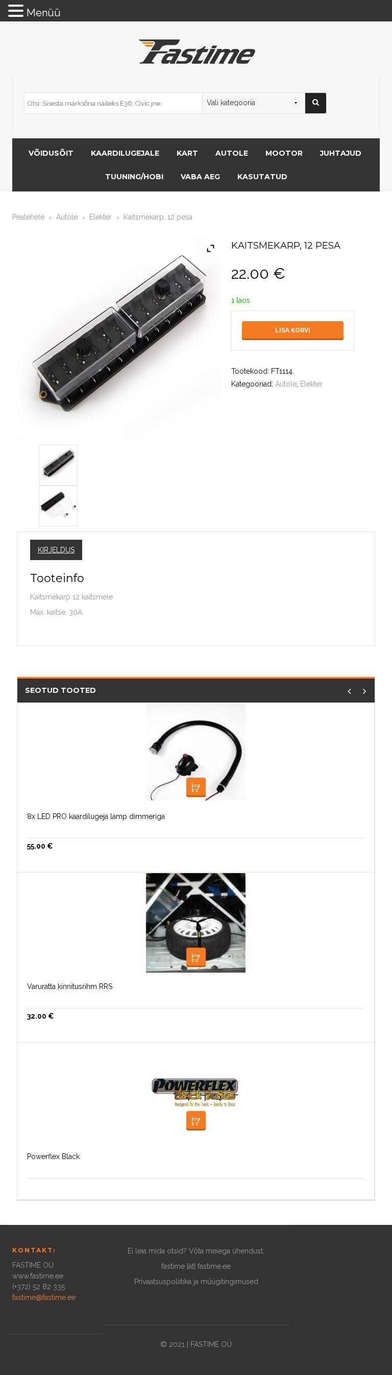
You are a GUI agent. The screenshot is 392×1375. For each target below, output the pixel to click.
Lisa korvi (292, 330)
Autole (67, 217)
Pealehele (28, 217)
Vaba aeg (200, 176)
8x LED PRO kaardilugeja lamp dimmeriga (96, 816)
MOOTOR (284, 153)
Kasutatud (262, 176)
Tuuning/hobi (134, 176)
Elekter (100, 217)
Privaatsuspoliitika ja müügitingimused (196, 1281)
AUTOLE (231, 153)
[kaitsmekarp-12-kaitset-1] (58, 463)
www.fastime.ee (37, 1276)
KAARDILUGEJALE (125, 153)
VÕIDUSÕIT (51, 153)
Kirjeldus (56, 550)
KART (187, 153)
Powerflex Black (53, 1156)
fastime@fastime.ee (44, 1297)
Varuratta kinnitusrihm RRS (69, 986)
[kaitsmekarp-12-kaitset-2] (58, 504)
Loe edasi (196, 787)
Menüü (44, 13)
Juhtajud (340, 153)
